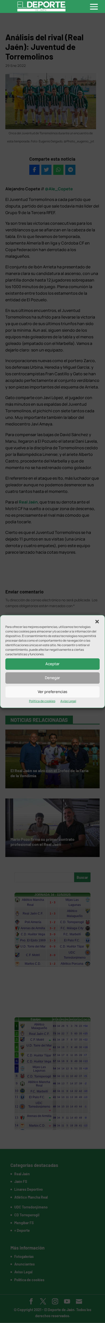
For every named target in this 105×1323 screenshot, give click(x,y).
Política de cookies (42, 701)
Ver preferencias (52, 691)
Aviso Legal (68, 701)
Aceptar (52, 663)
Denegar (52, 677)
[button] (97, 621)
